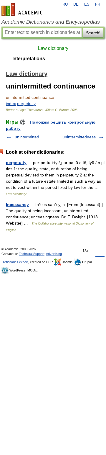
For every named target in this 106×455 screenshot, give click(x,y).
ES (87, 4)
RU (65, 4)
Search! (93, 32)
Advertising (54, 254)
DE (76, 4)
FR (97, 4)
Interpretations (28, 58)
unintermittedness (79, 137)
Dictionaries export (14, 262)
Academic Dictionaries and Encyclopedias (50, 22)
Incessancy (17, 204)
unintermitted (27, 137)
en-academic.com (22, 9)
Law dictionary (53, 48)
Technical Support (31, 254)
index (11, 103)
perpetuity (26, 103)
